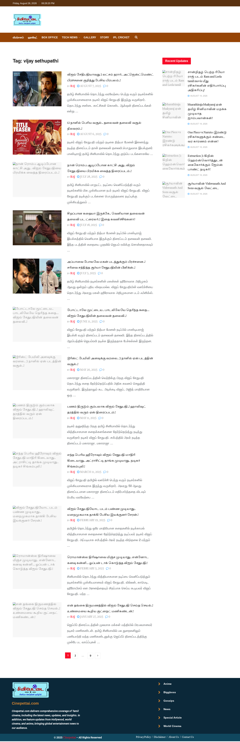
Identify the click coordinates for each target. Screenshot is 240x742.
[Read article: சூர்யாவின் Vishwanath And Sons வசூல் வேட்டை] (173, 190)
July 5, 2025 (88, 273)
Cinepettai (69, 737)
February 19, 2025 (92, 520)
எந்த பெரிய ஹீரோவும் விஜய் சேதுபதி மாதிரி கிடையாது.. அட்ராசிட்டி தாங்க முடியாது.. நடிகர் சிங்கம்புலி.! (103, 461)
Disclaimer (160, 737)
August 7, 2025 (90, 86)
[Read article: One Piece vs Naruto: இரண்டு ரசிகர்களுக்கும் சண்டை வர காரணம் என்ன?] (173, 138)
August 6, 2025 (90, 134)
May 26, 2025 (88, 370)
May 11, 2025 (88, 418)
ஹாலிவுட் (33, 37)
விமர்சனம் (18, 37)
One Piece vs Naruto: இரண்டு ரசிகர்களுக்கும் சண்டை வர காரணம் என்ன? (207, 137)
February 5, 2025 (92, 568)
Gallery (90, 37)
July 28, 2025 (88, 177)
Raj (72, 86)
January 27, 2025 (91, 617)
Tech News (69, 37)
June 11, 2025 (89, 321)
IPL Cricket (121, 37)
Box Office (50, 37)
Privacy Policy (143, 737)
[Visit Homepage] (27, 20)
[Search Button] (136, 37)
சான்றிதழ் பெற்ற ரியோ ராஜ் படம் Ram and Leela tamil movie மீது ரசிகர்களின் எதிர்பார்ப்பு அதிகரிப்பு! (207, 81)
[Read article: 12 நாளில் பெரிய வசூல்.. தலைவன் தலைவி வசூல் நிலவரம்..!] (37, 137)
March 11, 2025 (90, 472)
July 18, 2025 (88, 225)
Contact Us (188, 737)
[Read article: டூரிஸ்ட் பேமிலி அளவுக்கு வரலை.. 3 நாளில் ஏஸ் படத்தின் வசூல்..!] (37, 372)
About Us (174, 737)
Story (104, 37)
